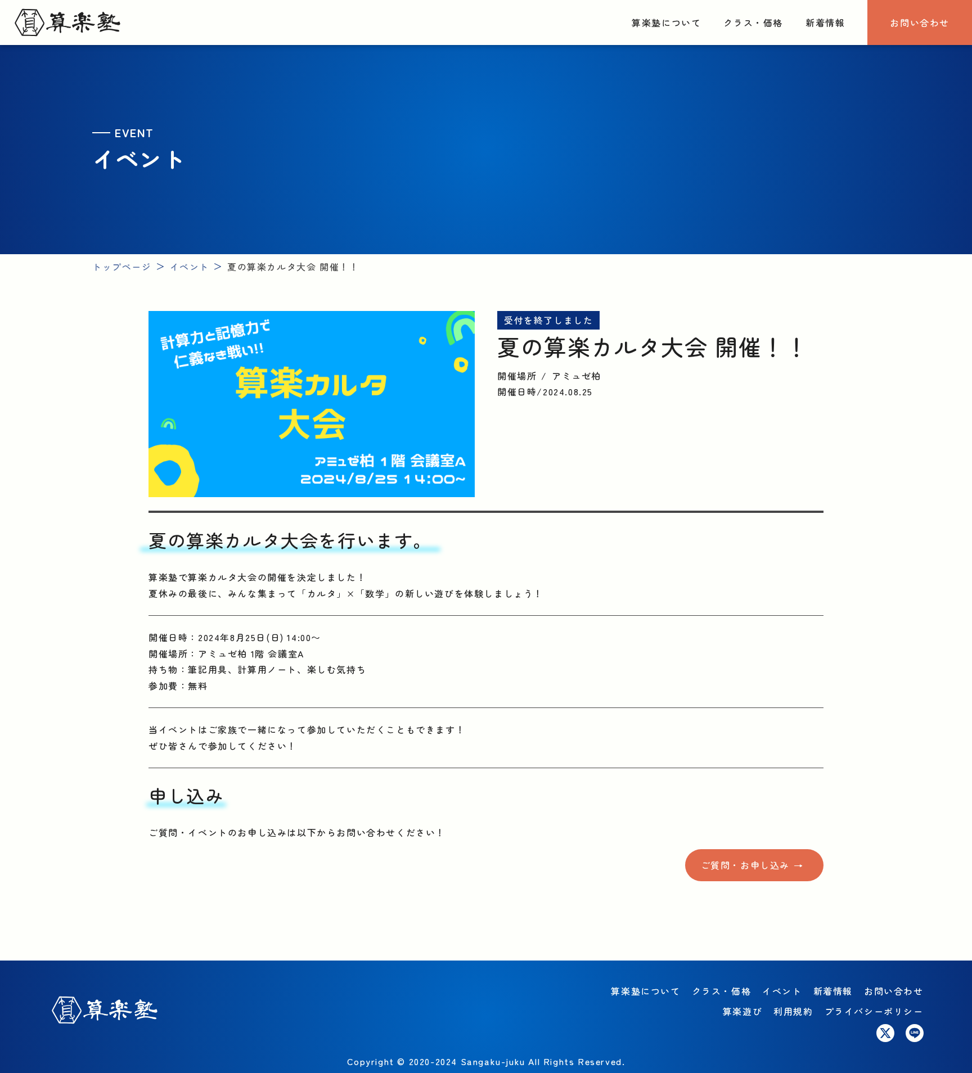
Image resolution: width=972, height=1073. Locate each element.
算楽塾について (666, 22)
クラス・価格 (753, 22)
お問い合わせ (920, 22)
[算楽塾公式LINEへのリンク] (915, 1033)
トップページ (122, 266)
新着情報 (825, 22)
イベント (189, 266)
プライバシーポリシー (874, 1011)
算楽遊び (742, 1011)
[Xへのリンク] (885, 1033)
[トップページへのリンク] (67, 22)
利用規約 (793, 1011)
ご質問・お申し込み (745, 865)
